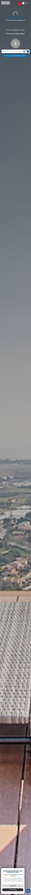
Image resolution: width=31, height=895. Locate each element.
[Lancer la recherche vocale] (15, 43)
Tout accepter (13, 889)
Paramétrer (13, 885)
